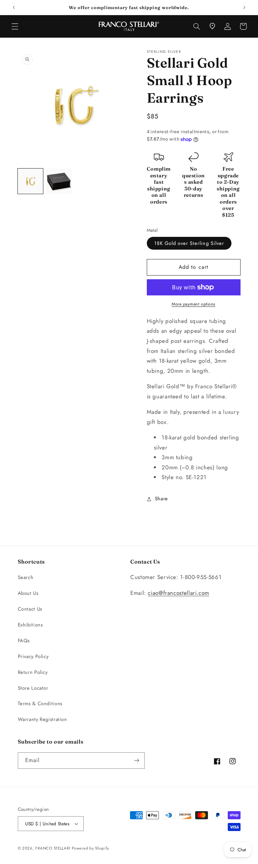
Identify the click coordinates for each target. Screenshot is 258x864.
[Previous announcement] (13, 7)
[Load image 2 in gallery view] (59, 181)
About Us (28, 593)
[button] (15, 26)
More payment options (193, 304)
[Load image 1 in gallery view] (30, 181)
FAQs (24, 640)
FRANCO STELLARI (52, 848)
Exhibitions (30, 624)
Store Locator (33, 688)
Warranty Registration (42, 719)
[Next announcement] (244, 7)
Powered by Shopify (90, 848)
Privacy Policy (33, 656)
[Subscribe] (136, 760)
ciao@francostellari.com (178, 593)
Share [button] (161, 498)
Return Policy (33, 672)
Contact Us (30, 609)
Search (26, 577)
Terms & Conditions (40, 703)
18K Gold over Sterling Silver (189, 243)
